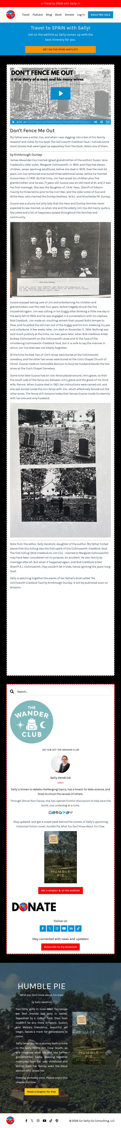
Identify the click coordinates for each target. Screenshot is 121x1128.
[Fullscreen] (108, 122)
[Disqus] (60, 631)
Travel (25, 14)
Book (58, 14)
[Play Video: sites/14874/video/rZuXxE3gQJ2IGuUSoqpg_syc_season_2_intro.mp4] (60, 93)
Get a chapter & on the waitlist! (60, 890)
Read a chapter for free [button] (41, 1091)
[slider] (57, 122)
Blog (49, 14)
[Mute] (95, 122)
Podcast (38, 14)
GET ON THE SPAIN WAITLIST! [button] (60, 49)
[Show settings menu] (101, 122)
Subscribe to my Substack (60, 946)
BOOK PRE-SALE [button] (100, 14)
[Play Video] (13, 122)
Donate (69, 14)
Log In (81, 14)
